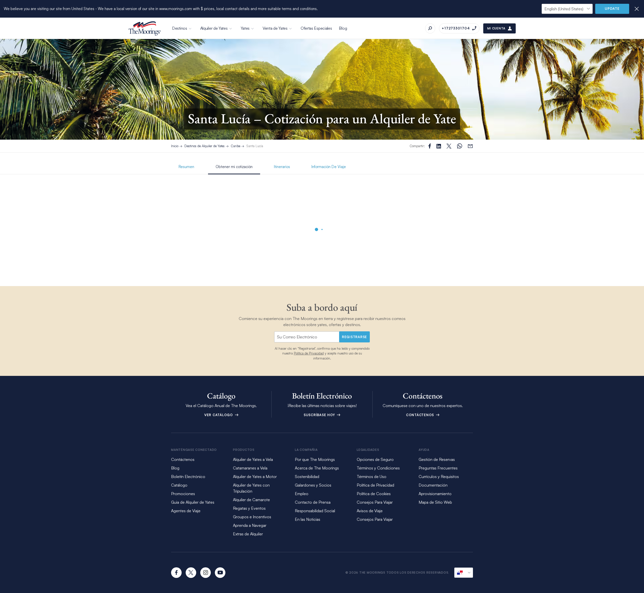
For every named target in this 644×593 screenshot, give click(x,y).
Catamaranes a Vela (250, 467)
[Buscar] (430, 28)
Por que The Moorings (315, 459)
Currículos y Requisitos (439, 476)
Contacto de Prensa (313, 502)
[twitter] (191, 572)
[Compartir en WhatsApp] (459, 146)
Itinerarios (282, 166)
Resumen (186, 166)
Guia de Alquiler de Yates (192, 502)
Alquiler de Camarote (251, 499)
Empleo (301, 493)
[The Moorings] (144, 28)
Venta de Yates (275, 28)
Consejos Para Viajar (375, 502)
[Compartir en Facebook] (429, 146)
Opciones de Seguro (375, 459)
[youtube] (220, 572)
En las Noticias (307, 519)
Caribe (235, 146)
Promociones (183, 493)
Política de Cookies (374, 493)
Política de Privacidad (309, 353)
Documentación (433, 485)
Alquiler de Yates (214, 28)
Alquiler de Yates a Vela (253, 459)
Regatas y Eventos (249, 508)
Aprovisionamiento (435, 493)
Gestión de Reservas (437, 459)
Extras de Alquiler (248, 533)
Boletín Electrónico (188, 476)
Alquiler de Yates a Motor (255, 476)
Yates (245, 28)
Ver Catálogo (219, 415)
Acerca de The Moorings (317, 467)
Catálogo (179, 485)
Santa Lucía (254, 146)
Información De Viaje (328, 166)
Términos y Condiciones (378, 467)
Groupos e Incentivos (252, 516)
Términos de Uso (371, 476)
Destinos (179, 28)
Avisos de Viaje (370, 510)
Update (612, 9)
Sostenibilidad (307, 476)
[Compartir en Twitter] (438, 146)
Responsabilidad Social (315, 510)
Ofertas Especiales (316, 28)
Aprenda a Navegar (249, 525)
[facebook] (176, 572)
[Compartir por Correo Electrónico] (470, 146)
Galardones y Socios (313, 485)
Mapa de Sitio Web (435, 502)
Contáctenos (420, 415)
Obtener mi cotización (234, 166)
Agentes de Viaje (185, 510)
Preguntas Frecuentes (438, 467)
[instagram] (205, 572)
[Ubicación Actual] (463, 573)
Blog (343, 28)
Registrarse (354, 337)
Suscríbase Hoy (320, 415)
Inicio (174, 146)
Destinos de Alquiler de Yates (204, 146)
